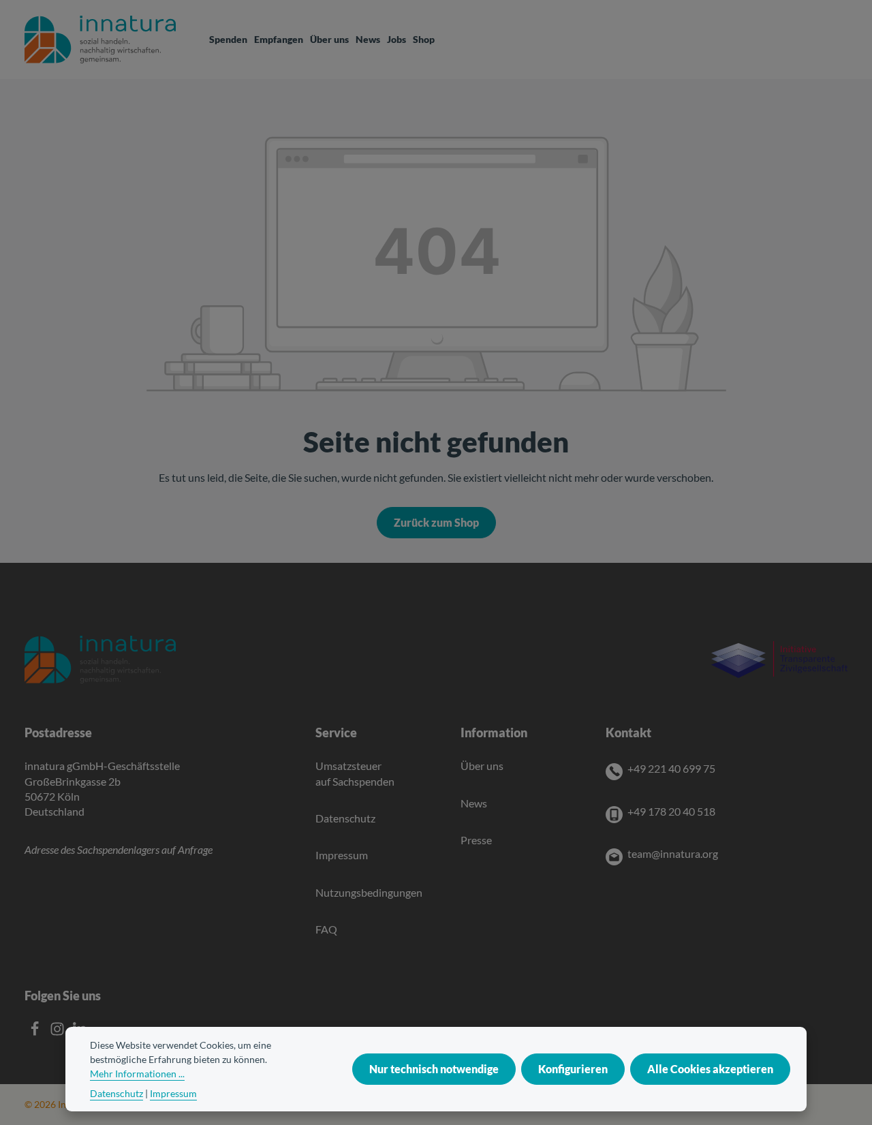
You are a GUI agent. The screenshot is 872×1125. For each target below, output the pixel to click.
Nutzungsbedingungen (368, 892)
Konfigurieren (573, 1068)
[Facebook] (35, 1032)
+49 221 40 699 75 (671, 768)
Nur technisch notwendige (434, 1068)
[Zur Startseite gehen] (100, 39)
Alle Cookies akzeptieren (710, 1068)
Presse (476, 839)
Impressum (341, 854)
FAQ (326, 929)
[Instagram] (58, 1032)
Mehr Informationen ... (137, 1073)
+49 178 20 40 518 (671, 811)
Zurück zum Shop (436, 522)
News (474, 803)
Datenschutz (345, 818)
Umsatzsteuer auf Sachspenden (354, 773)
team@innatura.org (672, 853)
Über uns (482, 765)
